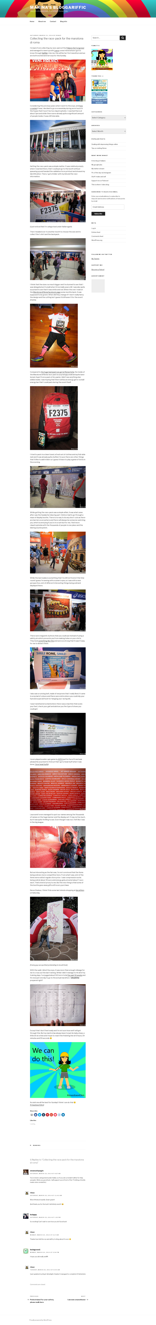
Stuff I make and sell (98, 176)
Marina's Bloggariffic (58, 7)
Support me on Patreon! (99, 181)
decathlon (80, 890)
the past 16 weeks (74, 975)
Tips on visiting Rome (99, 148)
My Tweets (95, 259)
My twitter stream (97, 169)
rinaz (58, 35)
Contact (53, 21)
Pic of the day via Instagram (101, 173)
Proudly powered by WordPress (40, 1320)
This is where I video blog (100, 184)
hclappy (33, 1215)
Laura (56, 51)
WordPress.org (96, 240)
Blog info (63, 21)
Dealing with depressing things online (104, 144)
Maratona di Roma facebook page (46, 292)
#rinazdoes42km (37, 1105)
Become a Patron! (97, 269)
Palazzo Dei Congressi (75, 48)
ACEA (60, 759)
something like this (46, 641)
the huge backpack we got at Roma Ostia (57, 372)
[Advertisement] (98, 286)
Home (32, 21)
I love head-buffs (41, 764)
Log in (93, 228)
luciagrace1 (35, 1250)
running (37, 1145)
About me (42, 21)
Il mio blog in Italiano (98, 161)
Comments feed (97, 236)
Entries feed (95, 232)
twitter (45, 53)
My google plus (96, 165)
